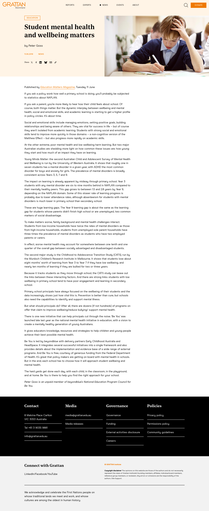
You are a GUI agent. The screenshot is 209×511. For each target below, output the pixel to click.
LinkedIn (29, 474)
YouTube (52, 474)
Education (32, 18)
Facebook (41, 474)
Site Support (116, 478)
